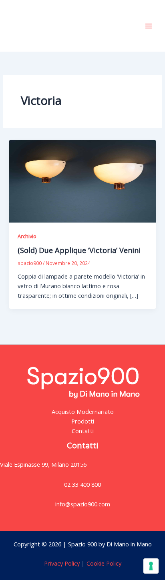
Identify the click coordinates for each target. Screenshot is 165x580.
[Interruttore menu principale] (148, 26)
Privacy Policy (62, 563)
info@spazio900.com (82, 504)
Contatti (83, 431)
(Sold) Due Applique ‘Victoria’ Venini (79, 250)
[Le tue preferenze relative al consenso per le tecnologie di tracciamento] (151, 566)
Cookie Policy (103, 563)
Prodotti (82, 421)
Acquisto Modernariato (83, 411)
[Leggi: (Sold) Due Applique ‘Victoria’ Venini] (82, 180)
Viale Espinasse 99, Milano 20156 (43, 464)
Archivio (27, 236)
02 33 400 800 (82, 484)
